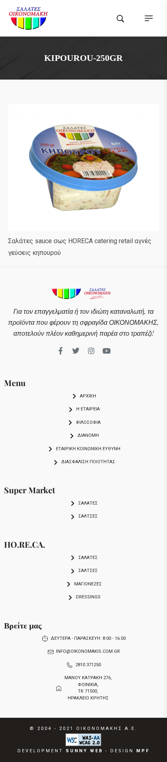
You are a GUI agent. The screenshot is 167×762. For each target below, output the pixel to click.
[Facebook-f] (60, 350)
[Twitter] (75, 350)
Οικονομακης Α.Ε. (106, 728)
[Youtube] (106, 350)
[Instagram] (91, 350)
